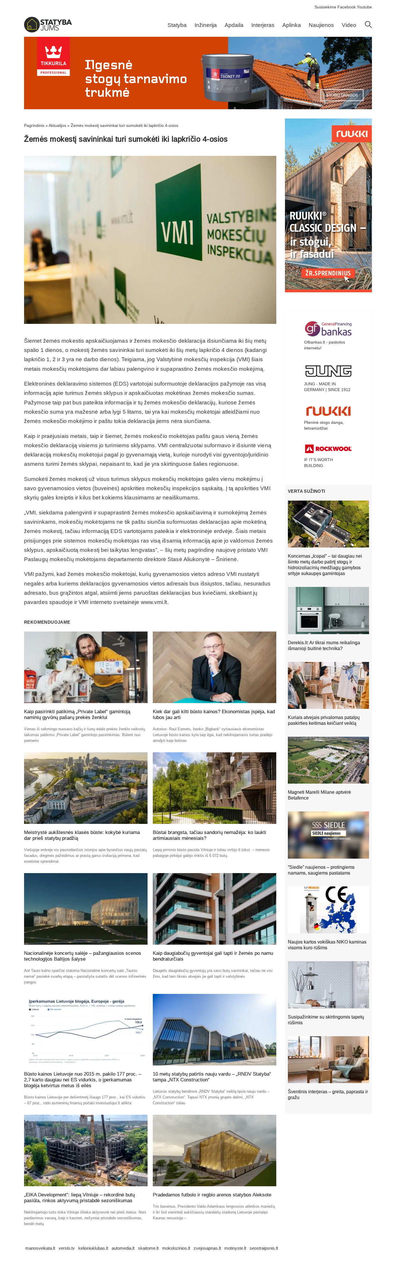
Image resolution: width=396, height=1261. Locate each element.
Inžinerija (206, 25)
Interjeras (263, 25)
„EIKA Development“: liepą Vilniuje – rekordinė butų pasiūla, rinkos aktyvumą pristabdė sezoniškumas (79, 1197)
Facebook (346, 7)
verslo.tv (67, 1248)
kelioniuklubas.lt (93, 1248)
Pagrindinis (34, 125)
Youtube (364, 7)
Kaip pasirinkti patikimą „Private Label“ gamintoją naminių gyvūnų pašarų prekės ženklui (77, 714)
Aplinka (291, 25)
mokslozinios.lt (176, 1248)
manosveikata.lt (40, 1248)
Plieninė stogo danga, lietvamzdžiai (324, 425)
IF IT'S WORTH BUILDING (318, 462)
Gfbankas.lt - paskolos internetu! (324, 345)
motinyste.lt (235, 1248)
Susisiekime (325, 7)
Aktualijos (57, 125)
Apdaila (234, 25)
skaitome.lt (148, 1248)
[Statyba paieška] (368, 26)
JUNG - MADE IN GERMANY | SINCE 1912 (327, 387)
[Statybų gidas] (48, 31)
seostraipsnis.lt (264, 1248)
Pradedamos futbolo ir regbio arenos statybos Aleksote (212, 1195)
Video (349, 25)
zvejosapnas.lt (207, 1248)
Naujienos (321, 25)
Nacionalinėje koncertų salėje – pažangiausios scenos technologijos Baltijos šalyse (82, 956)
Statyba (177, 25)
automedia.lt (123, 1248)
